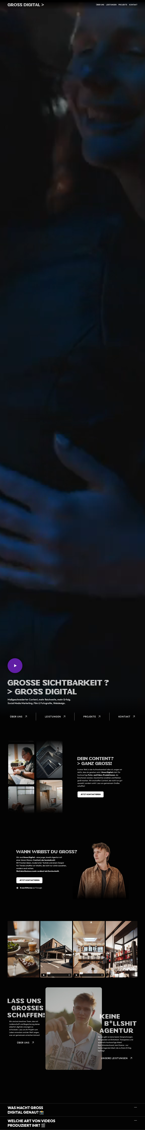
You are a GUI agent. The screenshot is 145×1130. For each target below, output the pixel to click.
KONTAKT (133, 5)
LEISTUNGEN (111, 5)
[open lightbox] (15, 665)
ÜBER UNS (100, 5)
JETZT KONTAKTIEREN (90, 794)
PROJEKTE (122, 5)
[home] (26, 4)
